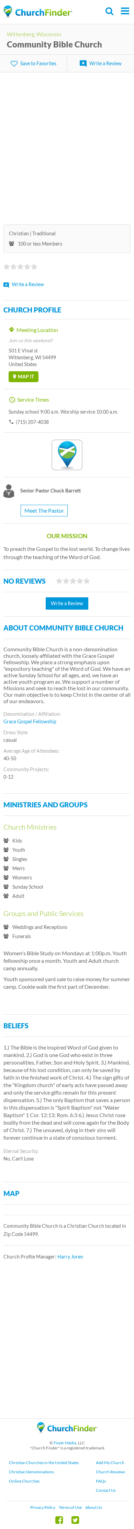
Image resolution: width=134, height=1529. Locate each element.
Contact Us (106, 1490)
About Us (93, 1507)
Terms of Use (70, 1507)
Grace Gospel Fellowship (29, 721)
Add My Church (110, 1462)
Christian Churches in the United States (44, 1462)
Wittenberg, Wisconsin (34, 34)
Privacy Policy (42, 1507)
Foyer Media (65, 1442)
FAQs (101, 1481)
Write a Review (105, 63)
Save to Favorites (38, 63)
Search (109, 11)
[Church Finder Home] (67, 1436)
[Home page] (37, 11)
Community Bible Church (54, 44)
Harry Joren (70, 1257)
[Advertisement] (67, 144)
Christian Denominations (31, 1471)
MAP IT (26, 376)
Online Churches (24, 1481)
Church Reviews (110, 1471)
